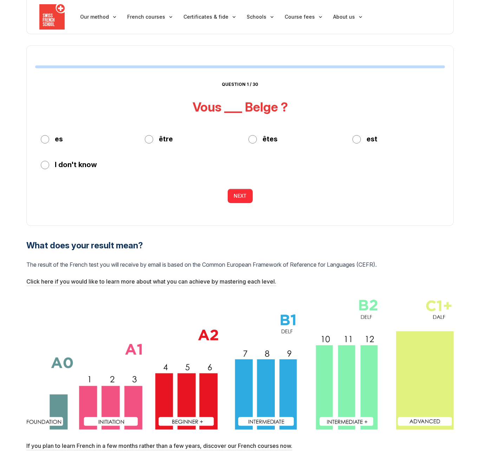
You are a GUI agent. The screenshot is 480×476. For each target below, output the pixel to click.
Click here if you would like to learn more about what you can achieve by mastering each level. (151, 281)
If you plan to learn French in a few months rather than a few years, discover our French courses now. (159, 445)
